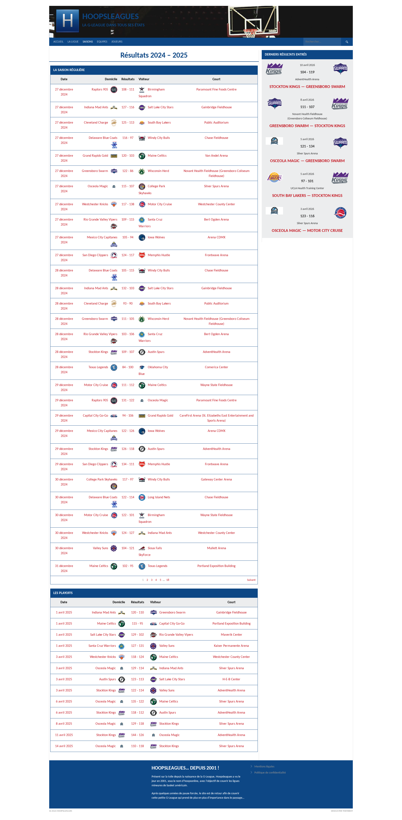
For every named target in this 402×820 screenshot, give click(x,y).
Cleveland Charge (96, 122)
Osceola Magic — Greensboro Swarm (307, 161)
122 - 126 (127, 431)
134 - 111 (127, 464)
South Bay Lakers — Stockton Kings (307, 196)
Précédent (58, 580)
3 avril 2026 (307, 209)
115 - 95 (137, 623)
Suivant (251, 580)
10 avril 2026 (307, 65)
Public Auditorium (216, 122)
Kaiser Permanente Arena (231, 646)
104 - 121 (127, 548)
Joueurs (116, 41)
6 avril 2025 (64, 701)
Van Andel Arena (216, 156)
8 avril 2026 (307, 100)
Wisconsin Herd (158, 171)
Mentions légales (264, 766)
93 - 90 (128, 303)
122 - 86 (127, 171)
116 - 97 (127, 138)
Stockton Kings (99, 352)
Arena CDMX (216, 237)
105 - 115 (127, 270)
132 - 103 (127, 288)
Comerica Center (216, 367)
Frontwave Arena (216, 255)
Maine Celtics (156, 156)
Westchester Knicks (95, 204)
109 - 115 (127, 219)
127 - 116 (127, 107)
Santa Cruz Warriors (103, 646)
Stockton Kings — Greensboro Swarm (307, 87)
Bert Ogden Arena (216, 219)
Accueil (58, 41)
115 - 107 (127, 186)
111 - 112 (127, 385)
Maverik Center (231, 635)
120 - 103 (127, 156)
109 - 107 (127, 352)
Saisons (88, 41)
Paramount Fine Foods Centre (216, 89)
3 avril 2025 (64, 657)
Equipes (102, 41)
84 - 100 (127, 367)
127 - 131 (137, 646)
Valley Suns (101, 548)
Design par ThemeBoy (342, 811)
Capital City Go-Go (96, 415)
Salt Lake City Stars (160, 107)
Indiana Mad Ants (96, 107)
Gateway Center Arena (216, 479)
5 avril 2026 (307, 139)
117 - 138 (127, 204)
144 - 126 (137, 735)
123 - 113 (137, 679)
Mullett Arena (216, 548)
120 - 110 (137, 612)
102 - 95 (127, 566)
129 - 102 (137, 635)
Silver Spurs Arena (216, 186)
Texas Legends (99, 367)
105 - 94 (127, 237)
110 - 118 (137, 746)
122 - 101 (127, 515)
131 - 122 (127, 400)
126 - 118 (127, 449)
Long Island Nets (158, 497)
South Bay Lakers (159, 122)
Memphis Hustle (158, 255)
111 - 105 (127, 319)
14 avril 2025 (64, 746)
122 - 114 (127, 497)
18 (167, 580)
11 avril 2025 (64, 735)
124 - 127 (127, 533)
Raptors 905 (100, 89)
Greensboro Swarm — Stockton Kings (307, 126)
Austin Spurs (155, 352)
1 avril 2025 (64, 612)
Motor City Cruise (159, 204)
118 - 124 (137, 657)
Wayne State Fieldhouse (216, 385)
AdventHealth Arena (216, 352)
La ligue (73, 41)
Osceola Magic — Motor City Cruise (307, 231)
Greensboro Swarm (95, 171)
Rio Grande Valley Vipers (175, 635)
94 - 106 (127, 415)
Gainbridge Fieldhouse (216, 107)
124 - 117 (127, 255)
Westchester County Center (216, 204)
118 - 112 (137, 712)
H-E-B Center (231, 679)
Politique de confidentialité (270, 772)
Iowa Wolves (156, 237)
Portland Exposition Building (216, 566)
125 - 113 (127, 122)
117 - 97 (127, 479)
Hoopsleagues (110, 17)
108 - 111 (127, 89)
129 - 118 (137, 724)
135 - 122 (137, 701)
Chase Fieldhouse (216, 138)
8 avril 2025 (64, 724)
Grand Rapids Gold (96, 156)
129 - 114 (137, 668)
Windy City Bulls (158, 138)
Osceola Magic (98, 186)
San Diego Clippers (95, 255)
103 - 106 (127, 334)
